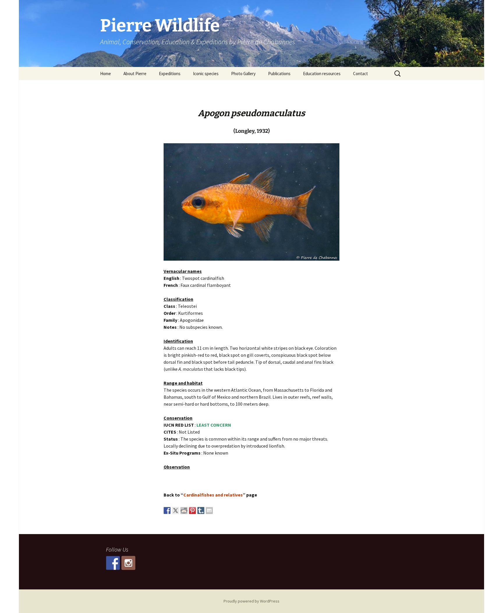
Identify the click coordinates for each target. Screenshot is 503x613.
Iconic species (206, 73)
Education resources (322, 73)
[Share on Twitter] (175, 510)
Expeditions (169, 73)
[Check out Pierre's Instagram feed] (128, 563)
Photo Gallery (243, 73)
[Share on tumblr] (200, 510)
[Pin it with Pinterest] (192, 510)
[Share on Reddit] (183, 510)
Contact (360, 73)
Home (105, 73)
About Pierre (134, 73)
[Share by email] (209, 510)
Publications (279, 73)
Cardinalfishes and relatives (213, 495)
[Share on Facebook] (167, 510)
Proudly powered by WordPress (251, 601)
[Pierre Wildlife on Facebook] (113, 563)
